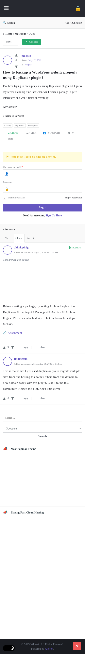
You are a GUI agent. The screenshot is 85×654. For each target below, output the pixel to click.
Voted (8, 238)
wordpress (33, 125)
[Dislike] (16, 66)
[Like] (16, 55)
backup (7, 125)
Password (8, 182)
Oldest (18, 238)
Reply (25, 347)
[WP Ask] (41, 8)
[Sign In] (78, 8)
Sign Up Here (53, 215)
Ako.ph (49, 648)
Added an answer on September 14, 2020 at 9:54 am (38, 364)
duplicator (19, 125)
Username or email (13, 167)
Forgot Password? (73, 197)
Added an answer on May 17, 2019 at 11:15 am (36, 252)
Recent (30, 238)
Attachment (15, 332)
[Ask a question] (77, 646)
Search (11, 22)
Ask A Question (73, 22)
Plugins (28, 64)
